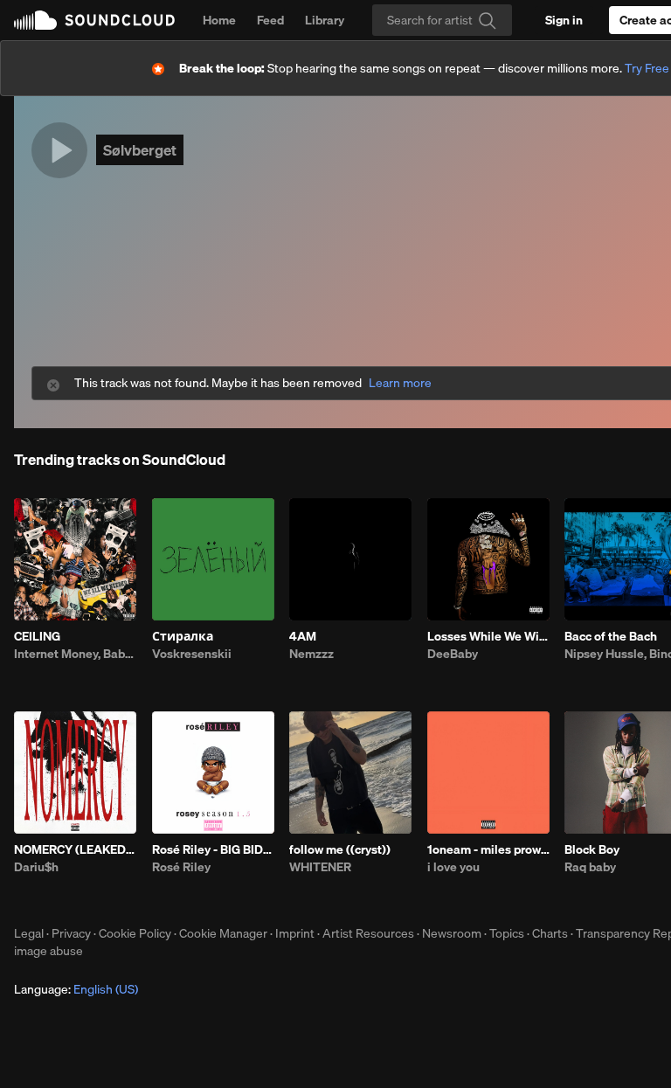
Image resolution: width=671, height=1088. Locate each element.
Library (324, 20)
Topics (506, 933)
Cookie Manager (223, 933)
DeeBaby (452, 653)
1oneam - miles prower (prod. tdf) (488, 849)
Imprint (295, 933)
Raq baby (590, 867)
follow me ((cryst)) (340, 849)
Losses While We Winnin (488, 636)
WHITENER (320, 867)
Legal (29, 933)
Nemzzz (311, 653)
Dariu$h (36, 867)
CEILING (37, 636)
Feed (270, 20)
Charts (550, 933)
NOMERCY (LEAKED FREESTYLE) (75, 849)
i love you (453, 867)
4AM (302, 636)
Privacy (71, 933)
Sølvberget (139, 150)
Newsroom (451, 933)
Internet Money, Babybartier (75, 653)
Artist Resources (368, 933)
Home (219, 20)
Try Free (647, 68)
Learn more (400, 383)
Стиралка (182, 636)
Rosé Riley (181, 867)
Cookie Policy (135, 933)
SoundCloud (94, 20)
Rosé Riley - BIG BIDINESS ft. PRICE (213, 849)
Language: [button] (76, 989)
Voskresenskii (192, 653)
